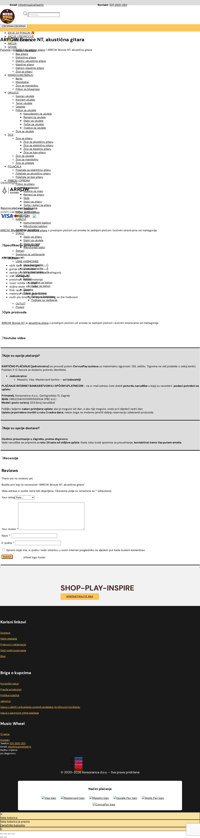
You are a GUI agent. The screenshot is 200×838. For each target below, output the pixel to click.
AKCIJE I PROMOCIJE (21, 36)
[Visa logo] (49, 798)
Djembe (28, 289)
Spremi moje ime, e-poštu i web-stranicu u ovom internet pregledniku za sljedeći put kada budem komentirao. (75, 550)
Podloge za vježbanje (44, 300)
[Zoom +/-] (1, 833)
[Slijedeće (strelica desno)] (5, 837)
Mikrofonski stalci (34, 247)
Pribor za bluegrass (28, 212)
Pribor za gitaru (25, 184)
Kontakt (5, 740)
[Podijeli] (9, 833)
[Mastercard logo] (73, 798)
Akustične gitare (26, 50)
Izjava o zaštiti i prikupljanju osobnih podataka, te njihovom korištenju (40, 707)
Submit (7, 556)
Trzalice (28, 208)
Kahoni (27, 279)
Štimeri (20, 251)
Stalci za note (31, 244)
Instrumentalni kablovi (37, 222)
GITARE (12, 47)
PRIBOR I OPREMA (19, 180)
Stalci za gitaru (32, 201)
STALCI (20, 233)
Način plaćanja (8, 638)
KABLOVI (21, 219)
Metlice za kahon (41, 282)
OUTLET (21, 303)
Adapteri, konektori (27, 229)
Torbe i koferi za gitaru (37, 205)
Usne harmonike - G (36, 272)
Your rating (8, 497)
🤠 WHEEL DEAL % (19, 40)
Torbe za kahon (40, 286)
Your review (10, 529)
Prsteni (20, 307)
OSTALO (13, 258)
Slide (26, 198)
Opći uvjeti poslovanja (13, 650)
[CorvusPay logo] (104, 804)
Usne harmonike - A (35, 268)
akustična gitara (39, 323)
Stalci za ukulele (33, 240)
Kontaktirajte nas (79, 596)
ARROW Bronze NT (13, 323)
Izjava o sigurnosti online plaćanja (19, 713)
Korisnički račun (9, 683)
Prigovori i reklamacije (13, 644)
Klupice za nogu (33, 191)
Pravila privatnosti (10, 689)
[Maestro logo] (99, 798)
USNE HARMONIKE (27, 261)
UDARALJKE (23, 275)
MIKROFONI (23, 215)
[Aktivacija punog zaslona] (5, 833)
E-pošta (8, 543)
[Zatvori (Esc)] (13, 833)
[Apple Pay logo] (153, 798)
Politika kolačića (9, 695)
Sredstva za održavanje (30, 254)
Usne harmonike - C (35, 265)
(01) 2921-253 (118, 5)
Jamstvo (5, 701)
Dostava (5, 632)
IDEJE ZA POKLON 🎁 (21, 33)
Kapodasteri (31, 187)
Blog (2, 656)
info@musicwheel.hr (31, 5)
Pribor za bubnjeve (35, 293)
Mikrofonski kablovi (35, 226)
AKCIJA (12, 43)
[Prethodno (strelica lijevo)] (1, 837)
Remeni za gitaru (33, 194)
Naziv (6, 535)
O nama (4, 734)
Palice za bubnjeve (43, 296)
